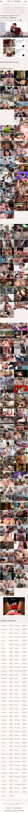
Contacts (9, 808)
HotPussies (14, 1)
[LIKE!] (1, 20)
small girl (24, 4)
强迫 (19, 4)
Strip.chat (18, 45)
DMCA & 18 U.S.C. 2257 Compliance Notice (14, 810)
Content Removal (18, 808)
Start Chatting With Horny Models (19, 51)
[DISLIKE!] (6, 20)
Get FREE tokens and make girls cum (19, 42)
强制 (12, 4)
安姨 (16, 4)
